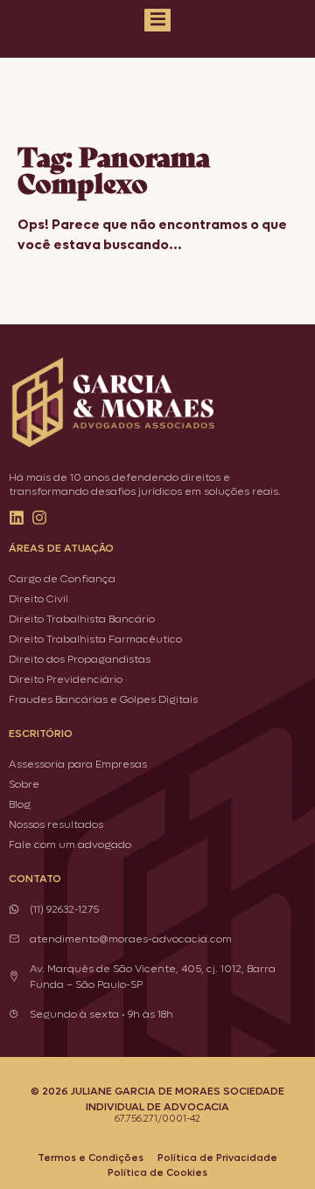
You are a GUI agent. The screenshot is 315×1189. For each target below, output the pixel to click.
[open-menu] (157, 20)
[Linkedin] (16, 517)
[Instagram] (39, 517)
